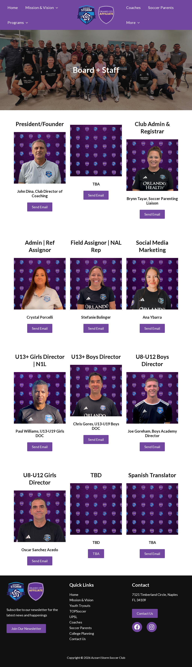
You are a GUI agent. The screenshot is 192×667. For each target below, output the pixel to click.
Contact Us (77, 639)
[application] (56, 7)
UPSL (73, 617)
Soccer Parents (80, 628)
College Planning (81, 633)
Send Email (40, 207)
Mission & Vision (81, 600)
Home (73, 594)
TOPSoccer (77, 611)
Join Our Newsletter (26, 628)
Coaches (75, 622)
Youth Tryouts (79, 605)
